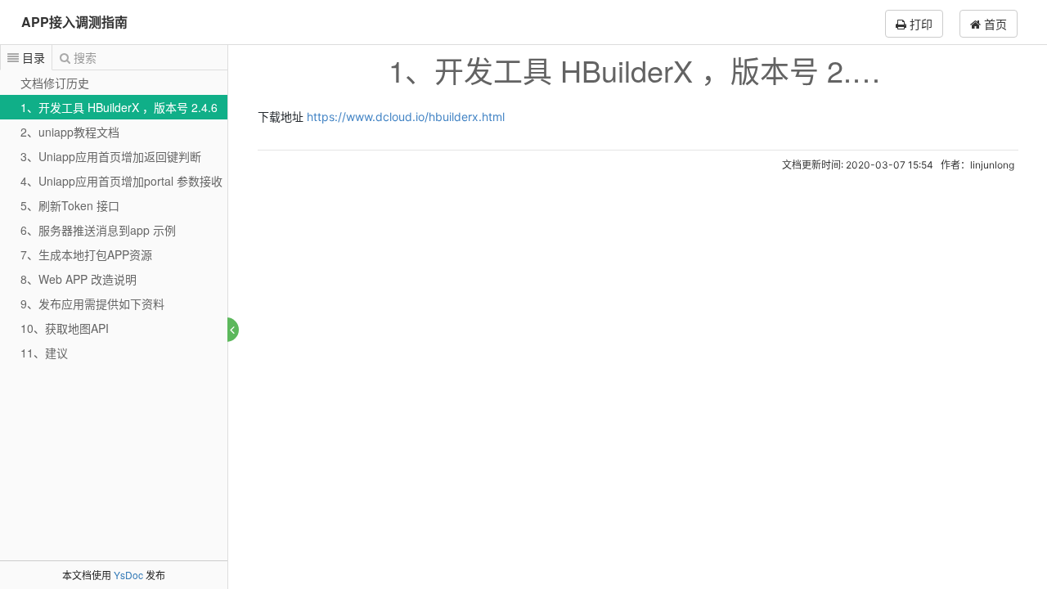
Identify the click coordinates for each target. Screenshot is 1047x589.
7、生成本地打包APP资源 (86, 254)
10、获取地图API (64, 328)
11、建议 (44, 352)
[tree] (113, 217)
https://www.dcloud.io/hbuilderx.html (406, 117)
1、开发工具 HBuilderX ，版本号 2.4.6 (119, 107)
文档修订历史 (54, 82)
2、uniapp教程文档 (69, 132)
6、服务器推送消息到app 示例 (98, 230)
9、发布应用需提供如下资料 (92, 303)
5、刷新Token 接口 (69, 205)
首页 (994, 24)
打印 (919, 24)
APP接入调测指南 (74, 21)
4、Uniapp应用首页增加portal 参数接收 (121, 181)
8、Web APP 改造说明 (78, 279)
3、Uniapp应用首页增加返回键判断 (110, 156)
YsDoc (128, 575)
